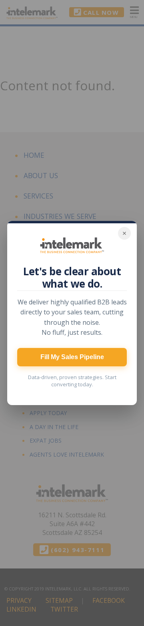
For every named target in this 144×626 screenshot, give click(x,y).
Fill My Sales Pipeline (72, 357)
